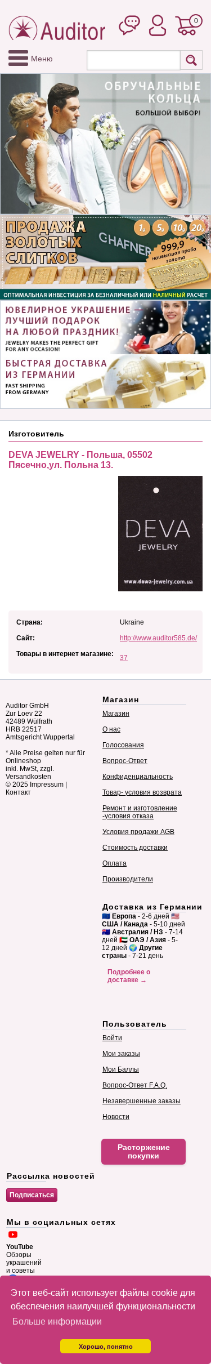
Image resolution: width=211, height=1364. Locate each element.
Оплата (114, 863)
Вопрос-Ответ (124, 761)
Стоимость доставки (135, 848)
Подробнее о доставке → (128, 976)
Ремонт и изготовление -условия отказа (139, 812)
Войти (112, 1038)
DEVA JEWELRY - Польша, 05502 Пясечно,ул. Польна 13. (80, 460)
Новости (115, 1117)
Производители (127, 879)
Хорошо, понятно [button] (106, 1346)
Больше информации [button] (57, 1321)
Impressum (47, 784)
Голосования (123, 745)
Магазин (115, 713)
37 (124, 658)
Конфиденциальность (137, 777)
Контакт (18, 792)
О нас (111, 729)
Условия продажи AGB (138, 832)
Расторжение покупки (144, 1151)
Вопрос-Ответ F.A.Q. (134, 1085)
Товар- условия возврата (142, 792)
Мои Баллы (120, 1069)
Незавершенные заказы (141, 1101)
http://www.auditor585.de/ (158, 638)
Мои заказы (121, 1054)
